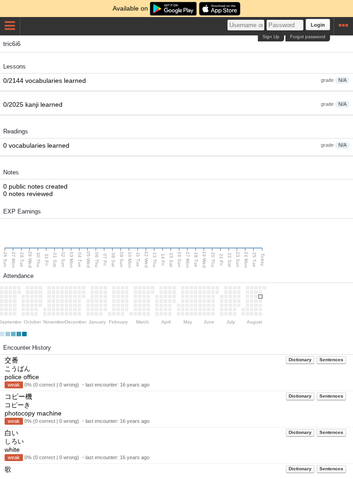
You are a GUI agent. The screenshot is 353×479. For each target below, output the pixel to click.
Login (318, 25)
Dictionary (300, 359)
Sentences (331, 359)
